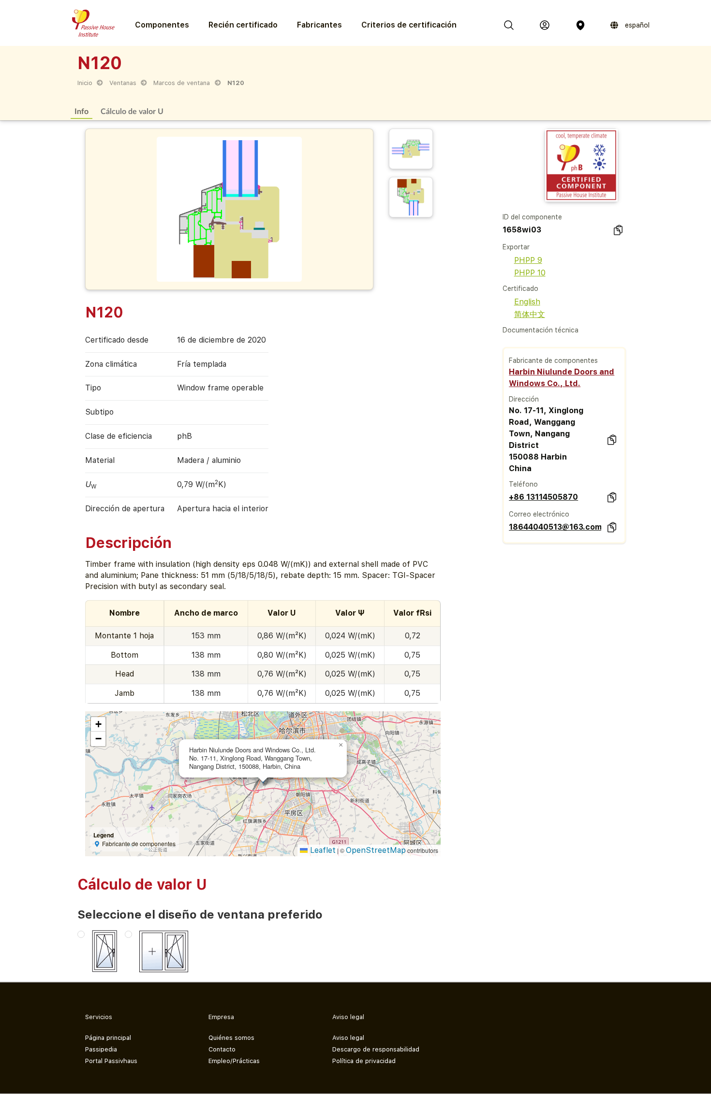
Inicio (84, 82)
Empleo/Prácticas (234, 1061)
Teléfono (523, 484)
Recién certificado (243, 24)
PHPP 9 (528, 260)
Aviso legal (348, 1037)
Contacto (222, 1049)
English (527, 301)
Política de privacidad (364, 1061)
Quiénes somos (231, 1037)
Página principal (108, 1037)
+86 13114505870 (543, 497)
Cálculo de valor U (132, 110)
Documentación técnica (540, 330)
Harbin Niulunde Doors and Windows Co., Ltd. (561, 377)
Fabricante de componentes (553, 360)
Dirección (524, 399)
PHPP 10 (530, 272)
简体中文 (529, 314)
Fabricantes (319, 24)
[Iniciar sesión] (545, 25)
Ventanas (122, 82)
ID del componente (532, 217)
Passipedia (101, 1049)
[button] (341, 745)
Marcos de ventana (181, 82)
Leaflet (322, 850)
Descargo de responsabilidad (375, 1049)
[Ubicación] (580, 25)
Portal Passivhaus (111, 1061)
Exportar (516, 247)
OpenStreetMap (376, 850)
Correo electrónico (539, 514)
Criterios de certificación (409, 24)
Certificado (520, 288)
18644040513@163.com (555, 527)
